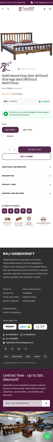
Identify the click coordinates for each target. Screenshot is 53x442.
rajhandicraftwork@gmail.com (19, 343)
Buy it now (26, 157)
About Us (7, 289)
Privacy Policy (29, 301)
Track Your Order (11, 297)
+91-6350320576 (11, 335)
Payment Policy (29, 297)
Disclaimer (27, 293)
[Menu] (3, 9)
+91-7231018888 (11, 339)
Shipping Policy (9, 309)
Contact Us (8, 293)
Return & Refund (10, 301)
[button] (7, 94)
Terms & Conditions (12, 313)
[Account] (44, 9)
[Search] (8, 9)
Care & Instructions (32, 289)
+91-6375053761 (29, 335)
